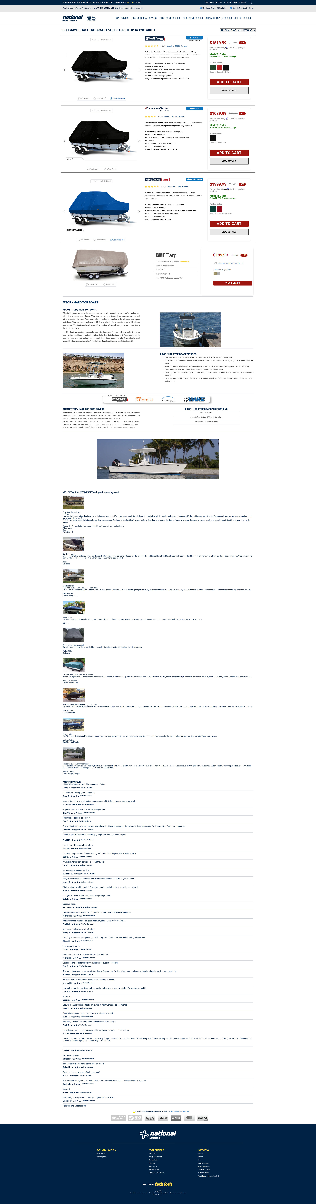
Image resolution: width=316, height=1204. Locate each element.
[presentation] (64, 70)
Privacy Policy (154, 1169)
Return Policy (153, 1160)
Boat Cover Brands (204, 1166)
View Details (229, 90)
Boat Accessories (203, 1173)
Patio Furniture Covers (159, 1193)
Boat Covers (142, 1193)
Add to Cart (229, 82)
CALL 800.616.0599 (213, 2)
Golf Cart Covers (169, 1193)
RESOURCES (203, 1150)
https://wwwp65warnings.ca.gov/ (180, 1111)
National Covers (134, 1193)
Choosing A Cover (204, 1169)
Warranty (152, 1163)
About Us (152, 1153)
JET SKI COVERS (243, 18)
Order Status (101, 1153)
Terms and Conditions (156, 1173)
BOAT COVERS (122, 18)
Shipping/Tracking (155, 1157)
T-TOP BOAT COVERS (169, 18)
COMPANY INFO (156, 1150)
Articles (200, 1157)
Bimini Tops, (149, 1193)
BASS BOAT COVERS (193, 18)
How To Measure (203, 1163)
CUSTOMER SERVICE (106, 1150)
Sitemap (200, 1153)
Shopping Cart (101, 1157)
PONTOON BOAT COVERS (144, 18)
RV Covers (183, 1193)
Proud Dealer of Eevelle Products (208, 1176)
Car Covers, (177, 1193)
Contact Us (153, 1166)
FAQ (199, 1160)
